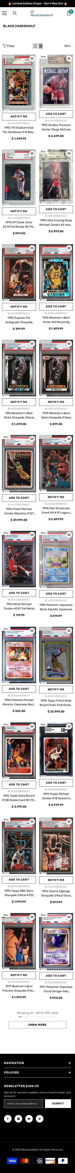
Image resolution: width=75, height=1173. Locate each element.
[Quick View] (32, 59)
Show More (37, 1024)
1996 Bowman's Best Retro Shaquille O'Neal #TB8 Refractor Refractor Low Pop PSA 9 (56, 415)
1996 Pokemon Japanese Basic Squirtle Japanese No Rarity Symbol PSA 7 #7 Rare (56, 607)
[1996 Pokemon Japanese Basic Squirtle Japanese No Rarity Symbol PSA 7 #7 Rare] (56, 559)
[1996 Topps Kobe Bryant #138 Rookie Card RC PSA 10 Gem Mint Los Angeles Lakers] (19, 750)
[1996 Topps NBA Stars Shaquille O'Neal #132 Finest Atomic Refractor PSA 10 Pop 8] (19, 846)
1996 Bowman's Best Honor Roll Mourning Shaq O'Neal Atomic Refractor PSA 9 (56, 320)
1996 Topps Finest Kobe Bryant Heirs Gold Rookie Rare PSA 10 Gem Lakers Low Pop (56, 703)
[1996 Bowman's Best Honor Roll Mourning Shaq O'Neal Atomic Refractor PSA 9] (56, 272)
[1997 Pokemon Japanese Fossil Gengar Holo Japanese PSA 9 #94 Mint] (56, 941)
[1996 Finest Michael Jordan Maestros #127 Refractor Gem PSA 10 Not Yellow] (19, 463)
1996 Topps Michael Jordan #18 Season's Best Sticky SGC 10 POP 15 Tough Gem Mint (56, 796)
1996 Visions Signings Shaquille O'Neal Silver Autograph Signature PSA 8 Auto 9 (56, 894)
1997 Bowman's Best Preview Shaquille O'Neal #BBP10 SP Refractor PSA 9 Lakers (18, 989)
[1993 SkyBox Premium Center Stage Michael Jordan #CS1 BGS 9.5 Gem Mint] (56, 81)
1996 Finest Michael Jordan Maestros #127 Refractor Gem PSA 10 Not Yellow (19, 511)
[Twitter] (39, 1119)
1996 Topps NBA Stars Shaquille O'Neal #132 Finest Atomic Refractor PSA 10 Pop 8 (19, 893)
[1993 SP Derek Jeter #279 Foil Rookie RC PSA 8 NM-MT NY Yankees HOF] (19, 178)
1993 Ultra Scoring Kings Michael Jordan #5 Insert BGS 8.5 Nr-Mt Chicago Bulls (56, 223)
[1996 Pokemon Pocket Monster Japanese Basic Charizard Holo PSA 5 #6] (19, 655)
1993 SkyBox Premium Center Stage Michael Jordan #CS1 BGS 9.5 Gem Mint (56, 127)
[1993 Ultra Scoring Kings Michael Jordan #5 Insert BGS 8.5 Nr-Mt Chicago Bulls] (56, 177)
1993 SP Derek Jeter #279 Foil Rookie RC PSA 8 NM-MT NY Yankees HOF (19, 225)
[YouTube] (29, 1119)
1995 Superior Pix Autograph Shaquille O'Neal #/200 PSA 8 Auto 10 (19, 320)
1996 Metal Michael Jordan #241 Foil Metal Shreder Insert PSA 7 (19, 606)
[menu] (4, 13)
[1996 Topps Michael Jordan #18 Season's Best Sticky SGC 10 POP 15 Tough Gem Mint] (56, 749)
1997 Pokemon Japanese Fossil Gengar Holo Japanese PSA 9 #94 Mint (56, 989)
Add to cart (56, 114)
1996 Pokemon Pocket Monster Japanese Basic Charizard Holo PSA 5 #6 (19, 702)
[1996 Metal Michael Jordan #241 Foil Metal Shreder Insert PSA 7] (19, 559)
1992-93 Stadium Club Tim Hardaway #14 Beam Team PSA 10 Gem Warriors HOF (19, 130)
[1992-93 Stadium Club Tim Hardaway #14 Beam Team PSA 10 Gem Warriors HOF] (19, 83)
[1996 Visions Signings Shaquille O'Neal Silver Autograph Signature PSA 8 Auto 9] (56, 846)
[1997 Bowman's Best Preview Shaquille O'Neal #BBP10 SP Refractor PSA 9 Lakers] (19, 941)
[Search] (14, 13)
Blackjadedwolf (19, 123)
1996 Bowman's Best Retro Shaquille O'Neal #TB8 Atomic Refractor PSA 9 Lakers (19, 415)
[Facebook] (8, 1119)
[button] (35, 46)
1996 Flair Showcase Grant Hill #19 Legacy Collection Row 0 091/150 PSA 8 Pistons (56, 511)
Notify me (19, 116)
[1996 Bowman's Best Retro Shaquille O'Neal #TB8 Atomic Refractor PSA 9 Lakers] (19, 368)
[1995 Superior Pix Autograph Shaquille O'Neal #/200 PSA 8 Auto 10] (19, 272)
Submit (58, 1103)
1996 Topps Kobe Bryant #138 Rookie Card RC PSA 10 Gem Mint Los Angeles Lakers (19, 798)
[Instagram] (18, 1119)
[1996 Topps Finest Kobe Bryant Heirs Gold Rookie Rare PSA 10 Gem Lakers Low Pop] (56, 655)
